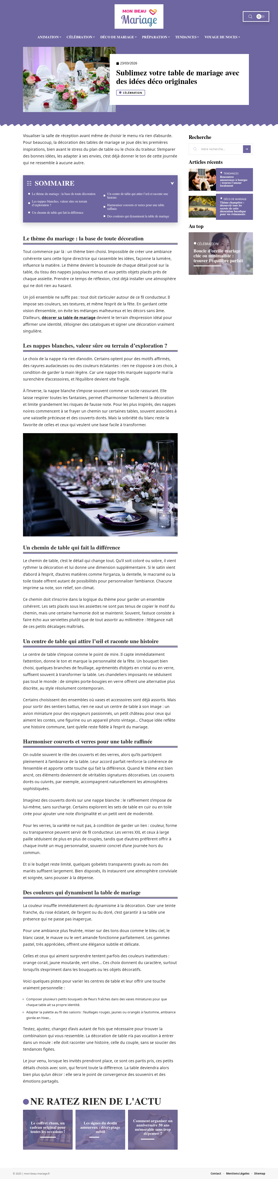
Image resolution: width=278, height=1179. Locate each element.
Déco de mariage (235, 199)
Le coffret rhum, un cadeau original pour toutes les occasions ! (48, 1127)
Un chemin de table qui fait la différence (57, 212)
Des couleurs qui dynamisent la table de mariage (138, 216)
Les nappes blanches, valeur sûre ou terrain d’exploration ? (59, 203)
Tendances (231, 173)
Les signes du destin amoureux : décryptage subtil (100, 1127)
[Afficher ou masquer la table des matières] (124, 183)
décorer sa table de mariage (68, 317)
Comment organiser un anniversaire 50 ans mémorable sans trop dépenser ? (153, 1127)
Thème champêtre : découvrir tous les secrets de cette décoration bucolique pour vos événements (233, 208)
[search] (250, 16)
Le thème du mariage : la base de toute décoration (63, 194)
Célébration (132, 93)
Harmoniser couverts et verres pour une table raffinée (135, 207)
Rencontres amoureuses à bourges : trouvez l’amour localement (233, 181)
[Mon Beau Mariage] (139, 16)
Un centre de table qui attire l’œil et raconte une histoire (137, 195)
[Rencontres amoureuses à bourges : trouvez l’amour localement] (202, 179)
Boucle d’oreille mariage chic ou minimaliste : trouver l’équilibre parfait (218, 255)
